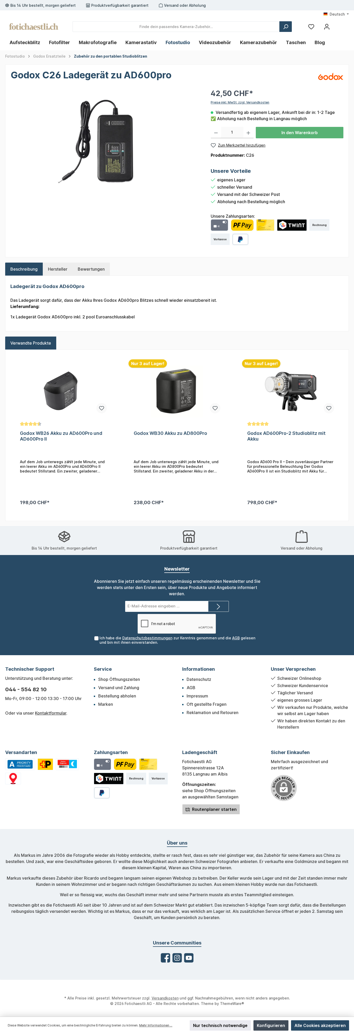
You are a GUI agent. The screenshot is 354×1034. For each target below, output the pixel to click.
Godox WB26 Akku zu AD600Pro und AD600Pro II (61, 436)
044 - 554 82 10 (26, 689)
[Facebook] (165, 958)
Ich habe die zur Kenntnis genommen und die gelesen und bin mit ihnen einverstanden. (177, 640)
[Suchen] (285, 26)
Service (103, 669)
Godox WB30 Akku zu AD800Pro (170, 433)
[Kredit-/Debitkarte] (219, 225)
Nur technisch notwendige (220, 1025)
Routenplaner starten (214, 809)
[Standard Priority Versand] (20, 764)
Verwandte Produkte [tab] (30, 343)
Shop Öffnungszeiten (119, 679)
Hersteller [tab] (57, 269)
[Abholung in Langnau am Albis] (13, 778)
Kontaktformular (50, 713)
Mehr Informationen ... (155, 1025)
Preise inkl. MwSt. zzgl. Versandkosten (240, 102)
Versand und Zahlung (118, 687)
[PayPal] (240, 239)
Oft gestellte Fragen (206, 704)
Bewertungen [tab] (91, 269)
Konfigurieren (271, 1025)
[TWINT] (292, 225)
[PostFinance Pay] (242, 225)
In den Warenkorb (299, 132)
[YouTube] (189, 958)
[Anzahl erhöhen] (248, 132)
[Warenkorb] (339, 24)
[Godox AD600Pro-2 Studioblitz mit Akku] (290, 391)
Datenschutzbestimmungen (147, 638)
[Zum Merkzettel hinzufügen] (101, 408)
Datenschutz (199, 679)
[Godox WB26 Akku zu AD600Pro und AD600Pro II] (63, 391)
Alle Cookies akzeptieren (320, 1025)
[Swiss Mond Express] (67, 764)
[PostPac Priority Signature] (45, 764)
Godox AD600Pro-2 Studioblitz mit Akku (286, 436)
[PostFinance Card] (265, 225)
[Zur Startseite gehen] (33, 26)
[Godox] (330, 75)
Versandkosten (165, 998)
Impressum (197, 696)
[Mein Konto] (326, 26)
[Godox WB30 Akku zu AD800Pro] (177, 391)
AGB (236, 638)
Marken (105, 704)
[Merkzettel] (311, 26)
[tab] (24, 269)
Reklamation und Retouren (212, 712)
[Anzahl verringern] (216, 132)
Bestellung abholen (117, 696)
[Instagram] (177, 958)
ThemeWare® (232, 1003)
